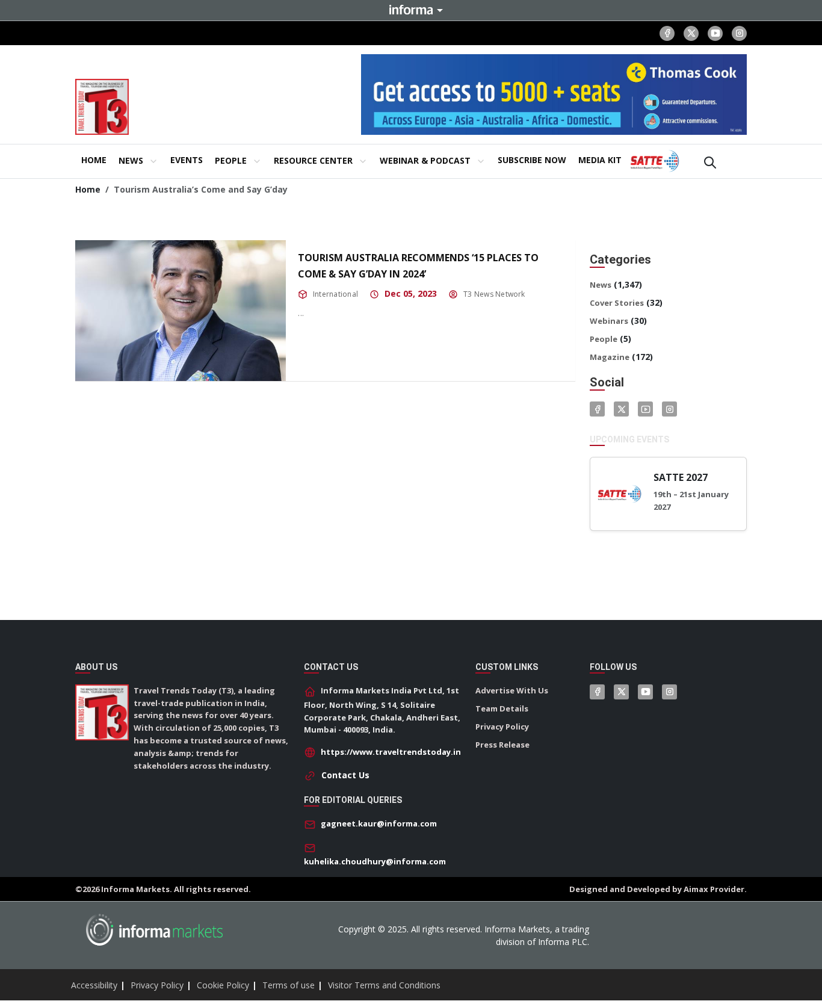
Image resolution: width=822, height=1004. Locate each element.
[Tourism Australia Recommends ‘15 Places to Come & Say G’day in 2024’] (180, 310)
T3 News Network (494, 294)
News (600, 284)
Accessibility (94, 985)
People (603, 338)
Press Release (502, 744)
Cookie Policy (223, 985)
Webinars (609, 320)
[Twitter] (621, 409)
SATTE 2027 (681, 477)
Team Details (501, 708)
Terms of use (288, 985)
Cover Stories (617, 302)
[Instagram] (739, 33)
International (335, 294)
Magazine (609, 357)
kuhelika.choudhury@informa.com (375, 861)
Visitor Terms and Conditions (384, 985)
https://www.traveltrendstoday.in (391, 751)
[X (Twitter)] (691, 33)
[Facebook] (667, 33)
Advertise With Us (511, 690)
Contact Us (345, 775)
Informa (411, 9)
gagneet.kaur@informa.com (379, 823)
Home (87, 189)
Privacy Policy (502, 726)
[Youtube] (715, 33)
